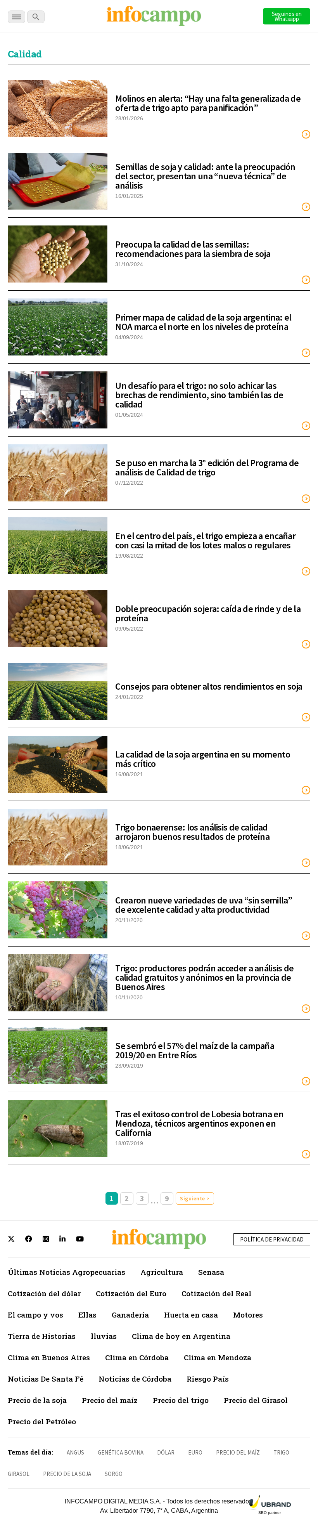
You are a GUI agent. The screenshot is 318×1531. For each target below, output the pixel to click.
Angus (75, 1452)
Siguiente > (195, 1198)
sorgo (114, 1473)
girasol (18, 1473)
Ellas (87, 1314)
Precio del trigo (181, 1400)
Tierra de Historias (42, 1336)
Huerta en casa (191, 1314)
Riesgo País (208, 1379)
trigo (281, 1452)
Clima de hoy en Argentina (181, 1336)
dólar (166, 1452)
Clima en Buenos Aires (49, 1357)
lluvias (104, 1336)
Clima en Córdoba (137, 1357)
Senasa (211, 1272)
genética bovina (120, 1452)
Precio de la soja (37, 1400)
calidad (24, 54)
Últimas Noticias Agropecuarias (66, 1272)
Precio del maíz (110, 1400)
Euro (195, 1452)
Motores (248, 1314)
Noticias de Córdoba (135, 1379)
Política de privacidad (272, 1239)
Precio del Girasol (256, 1400)
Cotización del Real (216, 1293)
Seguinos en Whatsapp (287, 16)
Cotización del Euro (131, 1293)
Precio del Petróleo (42, 1421)
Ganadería (130, 1314)
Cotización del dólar (44, 1293)
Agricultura (161, 1272)
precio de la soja (67, 1473)
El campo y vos (35, 1314)
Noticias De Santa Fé (45, 1379)
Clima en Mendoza (217, 1357)
